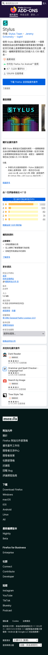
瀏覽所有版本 (8, 325)
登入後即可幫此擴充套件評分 (24, 199)
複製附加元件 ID (12, 281)
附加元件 (7, 430)
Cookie (15, 621)
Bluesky (7, 605)
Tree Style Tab (15, 394)
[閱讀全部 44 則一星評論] (23, 219)
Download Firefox (13, 489)
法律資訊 (26, 621)
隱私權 (5, 621)
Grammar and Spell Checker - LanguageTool (23, 369)
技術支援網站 (8, 278)
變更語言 (6, 640)
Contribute (9, 571)
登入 (44, 3)
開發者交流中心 (11, 450)
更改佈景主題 (8, 645)
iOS (5, 504)
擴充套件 (13, 14)
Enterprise (8, 552)
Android (7, 509)
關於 (5, 435)
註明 (10, 626)
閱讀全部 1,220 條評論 (12, 225)
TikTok (6, 600)
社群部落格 (9, 460)
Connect (7, 566)
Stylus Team (15, 33)
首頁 (4, 276)
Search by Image (16, 380)
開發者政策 (9, 455)
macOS (7, 499)
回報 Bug (8, 470)
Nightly (7, 533)
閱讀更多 (6, 183)
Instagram (8, 590)
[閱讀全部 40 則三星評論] (23, 212)
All (4, 519)
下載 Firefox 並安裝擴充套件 (24, 82)
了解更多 (6, 257)
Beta (5, 538)
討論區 (6, 465)
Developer (8, 576)
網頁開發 (6, 310)
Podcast (7, 610)
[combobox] (22, 3)
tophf (20, 36)
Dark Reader (14, 354)
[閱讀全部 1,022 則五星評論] (23, 204)
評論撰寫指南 (10, 475)
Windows (8, 494)
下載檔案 (6, 88)
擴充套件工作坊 (11, 445)
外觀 (13, 310)
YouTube (7, 595)
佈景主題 (24, 14)
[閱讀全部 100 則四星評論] (23, 208)
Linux (6, 514)
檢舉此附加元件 (9, 341)
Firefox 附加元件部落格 (15, 440)
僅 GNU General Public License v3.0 (19, 318)
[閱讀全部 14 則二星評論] (23, 215)
